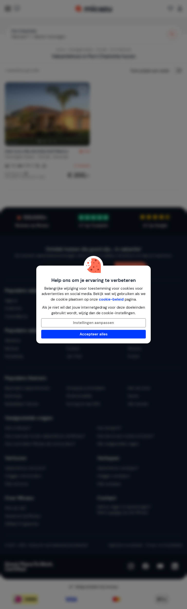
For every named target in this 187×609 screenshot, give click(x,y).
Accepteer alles (94, 334)
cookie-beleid (111, 299)
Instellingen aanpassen (93, 322)
